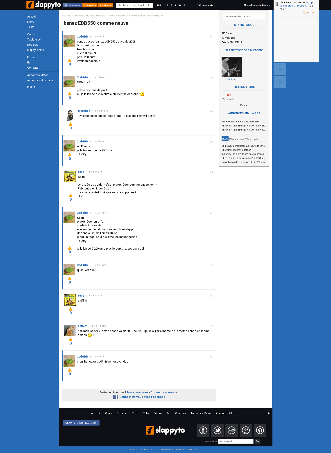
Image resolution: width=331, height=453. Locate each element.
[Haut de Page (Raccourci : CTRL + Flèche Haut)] (280, 69)
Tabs (241, 139)
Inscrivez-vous (137, 392)
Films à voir (194, 449)
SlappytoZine (35, 50)
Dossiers (33, 44)
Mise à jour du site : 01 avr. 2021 (144, 449)
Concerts (33, 67)
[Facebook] (203, 430)
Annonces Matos (38, 75)
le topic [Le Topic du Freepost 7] (297, 4)
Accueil (31, 16)
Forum (31, 57)
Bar (29, 62)
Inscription (105, 5)
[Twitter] (217, 430)
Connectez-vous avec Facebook (142, 397)
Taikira (284, 2)
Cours (31, 34)
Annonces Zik (224, 413)
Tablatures (34, 39)
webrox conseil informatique (173, 449)
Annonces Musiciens (40, 80)
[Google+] (246, 430)
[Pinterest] (260, 430)
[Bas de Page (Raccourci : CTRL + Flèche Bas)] (280, 82)
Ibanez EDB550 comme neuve (146, 15)
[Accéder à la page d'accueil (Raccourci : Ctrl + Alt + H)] (44, 7)
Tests (30, 27)
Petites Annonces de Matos (90, 15)
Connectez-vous (162, 392)
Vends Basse (117, 15)
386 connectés (205, 5)
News (30, 21)
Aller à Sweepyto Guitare (257, 5)
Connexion (74, 5)
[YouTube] (231, 430)
